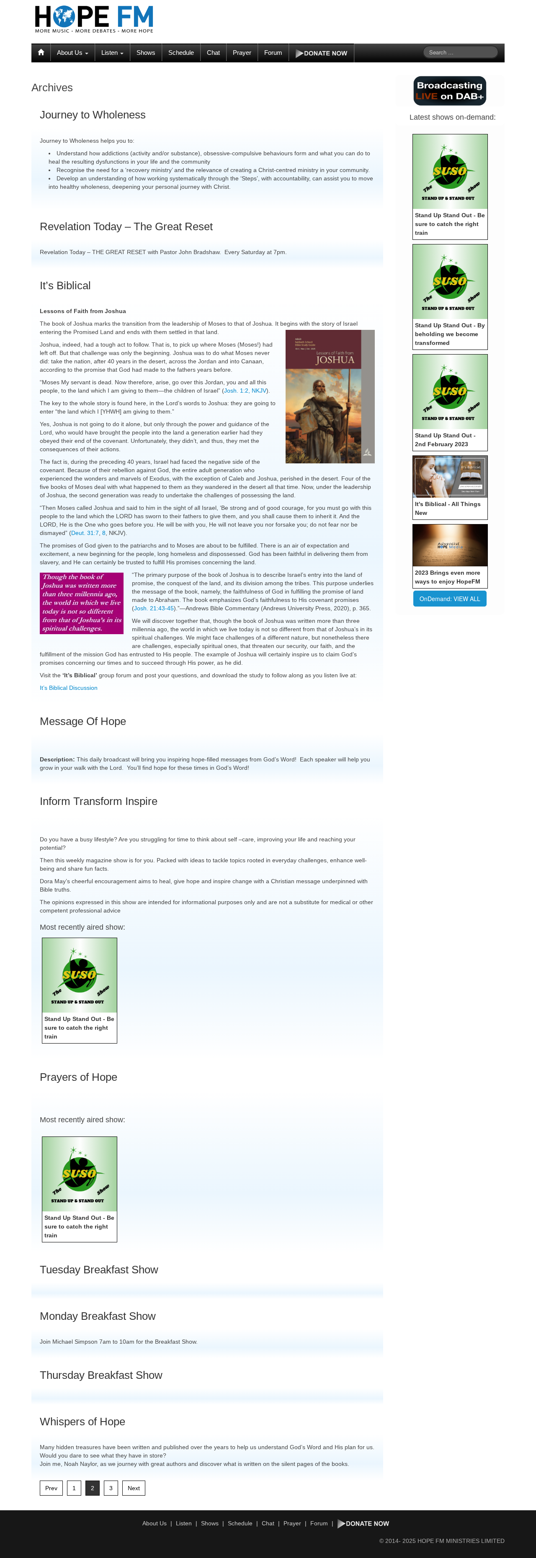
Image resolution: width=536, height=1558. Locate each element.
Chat (213, 52)
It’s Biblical (65, 285)
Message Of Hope (83, 721)
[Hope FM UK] (94, 19)
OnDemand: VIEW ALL (450, 598)
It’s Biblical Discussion (69, 687)
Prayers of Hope (78, 1077)
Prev (51, 1488)
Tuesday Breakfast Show (99, 1269)
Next (134, 1488)
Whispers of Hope (82, 1421)
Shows (146, 52)
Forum (273, 52)
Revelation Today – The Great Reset (126, 226)
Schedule (181, 52)
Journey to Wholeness (93, 114)
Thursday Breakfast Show (101, 1375)
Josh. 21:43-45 (154, 608)
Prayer (242, 52)
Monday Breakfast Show (98, 1316)
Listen (110, 52)
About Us (70, 52)
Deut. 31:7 (85, 533)
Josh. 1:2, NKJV (245, 390)
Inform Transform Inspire (98, 801)
